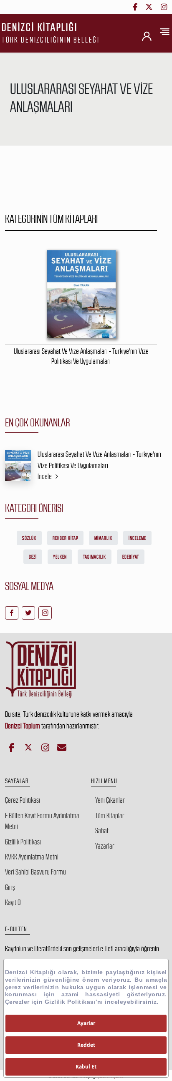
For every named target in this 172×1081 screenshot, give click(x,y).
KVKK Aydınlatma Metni (31, 857)
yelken (60, 557)
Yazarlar (104, 846)
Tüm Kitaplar (109, 815)
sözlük (29, 538)
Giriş (10, 887)
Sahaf (102, 830)
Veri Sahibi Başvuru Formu (35, 872)
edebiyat (130, 557)
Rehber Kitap (65, 538)
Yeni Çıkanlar (110, 800)
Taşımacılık (94, 557)
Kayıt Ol (13, 902)
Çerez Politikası (22, 800)
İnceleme (137, 538)
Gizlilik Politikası (23, 842)
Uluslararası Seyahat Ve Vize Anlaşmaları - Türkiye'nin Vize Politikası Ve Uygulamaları (99, 459)
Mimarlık (103, 538)
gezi (33, 557)
